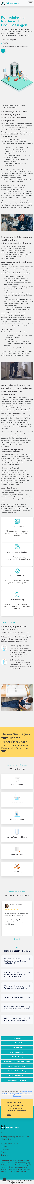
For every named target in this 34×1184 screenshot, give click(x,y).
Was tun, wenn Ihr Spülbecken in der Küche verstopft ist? (15, 961)
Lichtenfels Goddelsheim (17, 1075)
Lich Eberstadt (17, 1043)
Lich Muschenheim (17, 1052)
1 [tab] (14, 939)
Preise (3, 1152)
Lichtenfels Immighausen (17, 1080)
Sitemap (4, 1155)
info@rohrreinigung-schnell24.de (16, 1137)
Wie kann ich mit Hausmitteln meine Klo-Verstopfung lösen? (14, 974)
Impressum (5, 1149)
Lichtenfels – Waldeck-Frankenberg (17, 1061)
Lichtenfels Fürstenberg (17, 1071)
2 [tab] (17, 939)
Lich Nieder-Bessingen (17, 1057)
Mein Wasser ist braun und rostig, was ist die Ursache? (15, 1019)
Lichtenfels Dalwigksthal (17, 1066)
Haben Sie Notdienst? (13, 997)
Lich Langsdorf (17, 1047)
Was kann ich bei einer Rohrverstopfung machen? (16, 987)
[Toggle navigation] (30, 3)
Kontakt (4, 1146)
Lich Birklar (17, 1038)
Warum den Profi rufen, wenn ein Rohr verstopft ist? (16, 1008)
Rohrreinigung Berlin (9, 1143)
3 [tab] (19, 939)
